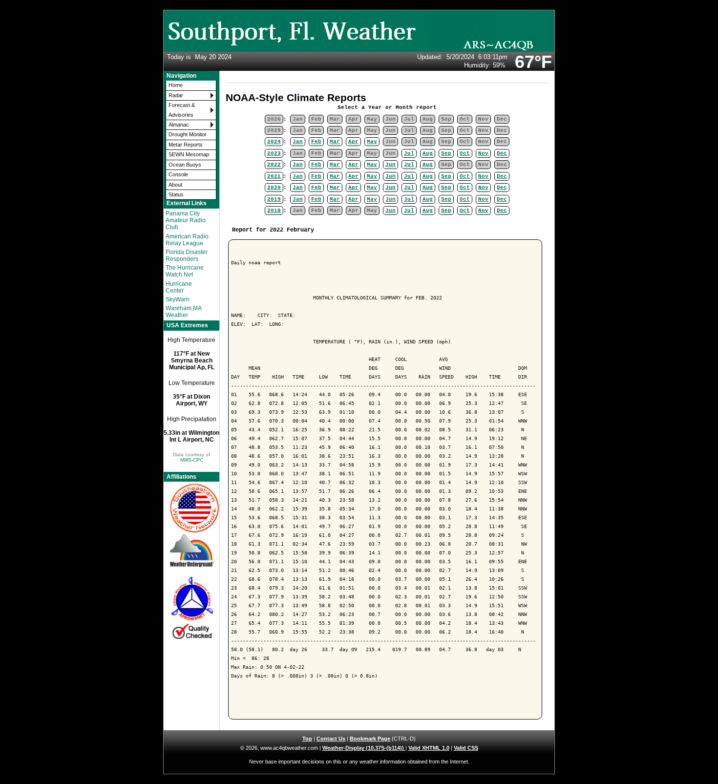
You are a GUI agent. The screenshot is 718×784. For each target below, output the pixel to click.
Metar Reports (186, 145)
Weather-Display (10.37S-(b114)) (363, 748)
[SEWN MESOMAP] (191, 507)
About (175, 185)
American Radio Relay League (187, 240)
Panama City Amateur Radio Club (186, 220)
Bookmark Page (370, 739)
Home (176, 85)
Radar (176, 95)
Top (307, 739)
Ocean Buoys (185, 165)
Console (178, 174)
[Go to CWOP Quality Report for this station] (191, 608)
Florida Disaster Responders (187, 255)
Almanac (179, 124)
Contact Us (331, 739)
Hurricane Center (179, 287)
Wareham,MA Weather (183, 311)
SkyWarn (178, 299)
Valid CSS (466, 748)
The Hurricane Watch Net (185, 271)
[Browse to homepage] (359, 49)
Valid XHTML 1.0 (428, 748)
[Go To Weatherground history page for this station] (191, 551)
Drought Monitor (188, 134)
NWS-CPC (191, 460)
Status (176, 194)
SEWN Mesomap (189, 154)
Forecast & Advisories (182, 109)
